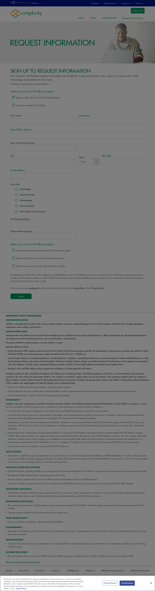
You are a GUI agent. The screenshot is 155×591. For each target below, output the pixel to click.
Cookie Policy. (21, 588)
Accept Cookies (127, 583)
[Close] (151, 583)
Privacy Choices (110, 583)
